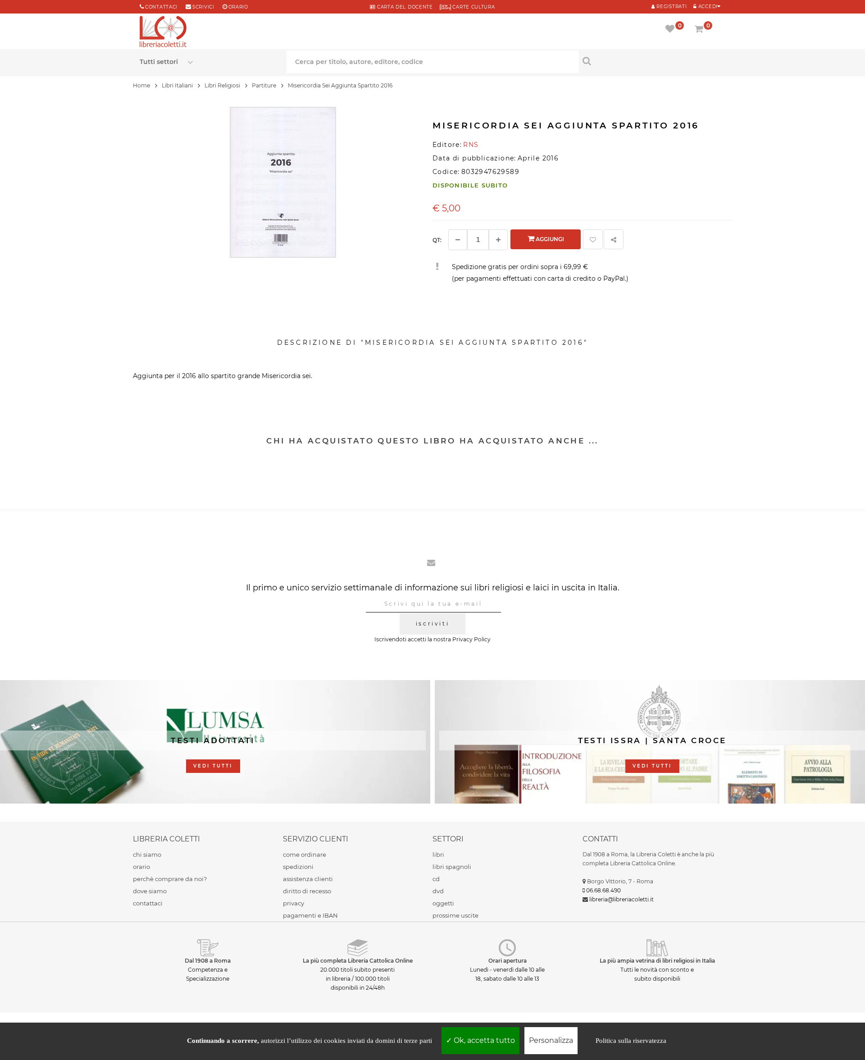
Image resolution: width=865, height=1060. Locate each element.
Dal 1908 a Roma (208, 960)
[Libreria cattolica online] (163, 32)
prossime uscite (455, 915)
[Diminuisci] (458, 240)
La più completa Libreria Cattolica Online (358, 960)
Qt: (437, 240)
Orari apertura (507, 960)
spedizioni (298, 866)
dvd (438, 891)
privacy (293, 903)
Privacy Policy (471, 639)
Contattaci (161, 7)
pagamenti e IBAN (310, 915)
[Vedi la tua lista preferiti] (671, 30)
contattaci (148, 903)
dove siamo (150, 891)
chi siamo (147, 854)
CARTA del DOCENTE (403, 7)
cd (436, 878)
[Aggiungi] (498, 240)
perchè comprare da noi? (170, 878)
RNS (470, 145)
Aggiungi (549, 239)
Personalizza (551, 1040)
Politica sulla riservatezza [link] (631, 1040)
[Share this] (614, 239)
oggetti (443, 903)
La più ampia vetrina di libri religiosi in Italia (657, 960)
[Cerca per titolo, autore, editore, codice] (652, 61)
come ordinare (304, 854)
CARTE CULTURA (473, 7)
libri (438, 854)
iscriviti (432, 623)
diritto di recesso (307, 891)
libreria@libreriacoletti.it (621, 899)
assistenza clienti (308, 878)
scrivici (203, 7)
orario (238, 7)
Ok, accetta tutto (483, 1040)
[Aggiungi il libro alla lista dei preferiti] (593, 239)
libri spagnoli (451, 866)
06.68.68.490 (603, 890)
